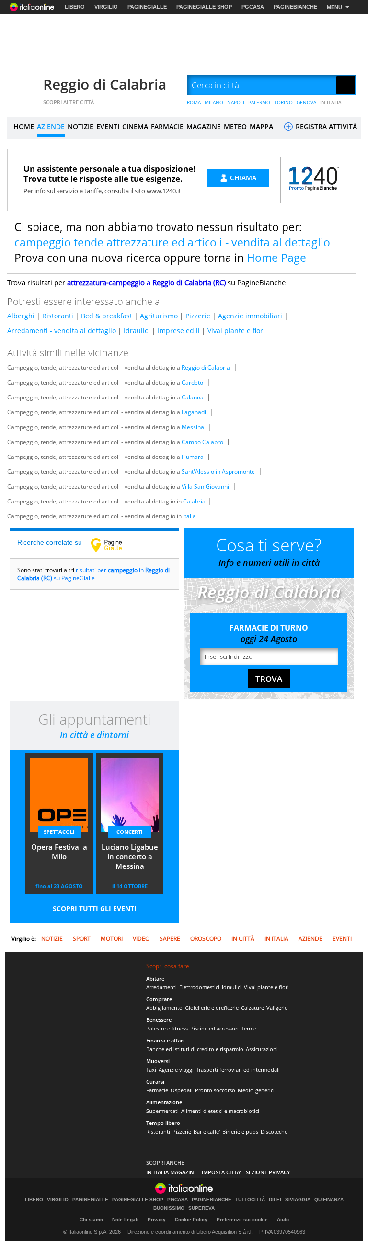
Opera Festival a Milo (59, 851)
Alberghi (20, 315)
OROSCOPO (205, 939)
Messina (193, 427)
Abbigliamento (164, 1007)
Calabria (194, 501)
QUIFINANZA (329, 1199)
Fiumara (193, 457)
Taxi (151, 1069)
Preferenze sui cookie (242, 1219)
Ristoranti (57, 315)
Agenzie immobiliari (250, 315)
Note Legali (125, 1219)
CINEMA (135, 126)
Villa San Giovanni (205, 486)
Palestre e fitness (167, 1028)
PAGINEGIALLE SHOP (204, 7)
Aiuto (283, 1219)
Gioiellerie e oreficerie (212, 1007)
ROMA (194, 102)
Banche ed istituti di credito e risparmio (194, 1049)
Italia (189, 516)
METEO (235, 126)
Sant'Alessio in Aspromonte (218, 472)
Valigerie (277, 1007)
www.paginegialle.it (113, 545)
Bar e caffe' (207, 1131)
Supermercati (162, 1110)
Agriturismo (159, 315)
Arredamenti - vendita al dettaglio (61, 330)
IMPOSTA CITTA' (221, 1172)
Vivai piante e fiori (236, 330)
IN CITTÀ (242, 939)
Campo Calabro (202, 442)
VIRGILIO (106, 7)
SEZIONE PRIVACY (268, 1172)
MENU (334, 7)
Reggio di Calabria (104, 84)
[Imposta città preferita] (19, 85)
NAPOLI (235, 102)
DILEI (275, 1199)
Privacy (157, 1219)
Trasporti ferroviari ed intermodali (238, 1069)
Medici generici (256, 1090)
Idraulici (137, 330)
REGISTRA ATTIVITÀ (325, 126)
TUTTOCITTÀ (250, 1199)
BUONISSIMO (168, 1208)
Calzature (252, 1007)
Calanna (193, 397)
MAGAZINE (203, 126)
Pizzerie (197, 315)
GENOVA (306, 102)
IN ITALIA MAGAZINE (171, 1172)
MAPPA (261, 126)
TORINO (283, 102)
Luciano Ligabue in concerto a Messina (130, 856)
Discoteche (274, 1131)
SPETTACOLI (59, 831)
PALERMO (259, 102)
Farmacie (157, 1090)
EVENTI (107, 126)
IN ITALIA (331, 102)
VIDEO (141, 939)
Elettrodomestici (199, 987)
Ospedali (182, 1090)
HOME (23, 126)
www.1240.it (164, 191)
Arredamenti (161, 987)
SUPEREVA (201, 1208)
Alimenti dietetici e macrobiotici (220, 1110)
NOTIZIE (80, 126)
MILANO (214, 102)
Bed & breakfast (106, 315)
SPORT (82, 939)
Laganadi (194, 412)
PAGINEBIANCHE (295, 7)
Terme (248, 1028)
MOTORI (112, 939)
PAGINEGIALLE (147, 7)
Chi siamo (91, 1219)
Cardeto (192, 382)
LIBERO (75, 7)
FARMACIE (167, 126)
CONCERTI (129, 831)
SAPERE (170, 939)
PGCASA (253, 7)
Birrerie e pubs (240, 1131)
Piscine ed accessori (214, 1028)
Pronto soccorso (215, 1090)
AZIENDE (51, 126)
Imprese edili (179, 330)
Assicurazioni (262, 1049)
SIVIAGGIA (297, 1199)
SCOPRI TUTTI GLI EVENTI (95, 908)
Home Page (276, 257)
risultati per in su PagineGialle (93, 574)
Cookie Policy (191, 1219)
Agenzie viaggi (176, 1069)
